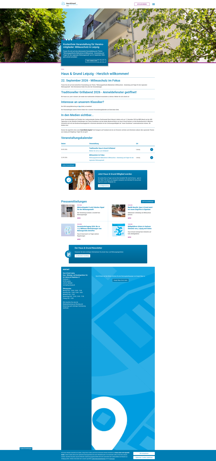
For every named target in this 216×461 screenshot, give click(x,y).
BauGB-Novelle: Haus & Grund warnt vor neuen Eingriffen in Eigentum (140, 208)
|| (102, 61)
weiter (79, 218)
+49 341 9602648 (67, 283)
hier (80, 106)
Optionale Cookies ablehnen (144, 457)
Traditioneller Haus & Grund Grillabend (102, 148)
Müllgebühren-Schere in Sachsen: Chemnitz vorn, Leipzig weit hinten (140, 227)
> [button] (105, 61)
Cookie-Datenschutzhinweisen (99, 458)
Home (62, 69)
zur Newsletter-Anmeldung (82, 256)
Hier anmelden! (91, 61)
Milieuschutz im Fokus (96, 155)
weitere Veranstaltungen (68, 165)
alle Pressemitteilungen (148, 201)
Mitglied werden (142, 4)
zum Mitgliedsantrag (104, 186)
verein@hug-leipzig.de (69, 285)
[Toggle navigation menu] (153, 4)
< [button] (100, 61)
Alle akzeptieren (144, 453)
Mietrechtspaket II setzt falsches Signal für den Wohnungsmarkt (90, 208)
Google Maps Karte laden (120, 280)
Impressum (112, 458)
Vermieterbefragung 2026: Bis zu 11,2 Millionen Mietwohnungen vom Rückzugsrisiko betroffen (89, 228)
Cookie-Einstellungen (26, 448)
